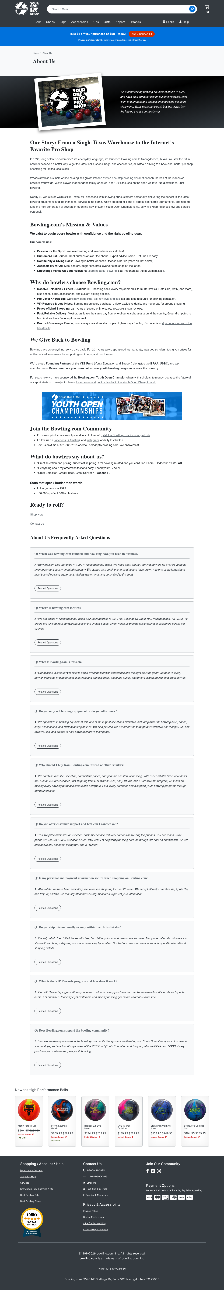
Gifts (107, 22)
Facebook (60, 440)
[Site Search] (192, 9)
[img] (181, 1197)
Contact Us (37, 523)
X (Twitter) (73, 440)
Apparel (120, 22)
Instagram (93, 440)
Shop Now (36, 514)
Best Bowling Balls (30, 1195)
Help (186, 22)
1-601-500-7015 (98, 1176)
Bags (62, 22)
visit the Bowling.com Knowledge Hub (126, 435)
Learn (170, 22)
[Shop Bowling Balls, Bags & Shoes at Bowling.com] (27, 9)
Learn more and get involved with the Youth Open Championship (116, 382)
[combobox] (119, 9)
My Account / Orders (31, 1170)
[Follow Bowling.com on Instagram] (159, 1172)
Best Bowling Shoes (30, 1201)
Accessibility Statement (95, 1229)
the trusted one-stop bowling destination (123, 178)
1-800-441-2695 (95, 1170)
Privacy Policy (90, 1211)
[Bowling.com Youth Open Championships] (112, 407)
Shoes (50, 22)
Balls (38, 22)
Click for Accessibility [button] (94, 1223)
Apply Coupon (140, 33)
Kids (96, 22)
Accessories (79, 22)
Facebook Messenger (97, 1195)
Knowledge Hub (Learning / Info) (37, 1189)
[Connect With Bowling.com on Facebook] (148, 1172)
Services (24, 1183)
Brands (136, 22)
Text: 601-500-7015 (96, 1189)
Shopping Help (28, 1176)
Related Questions (47, 588)
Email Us (90, 1183)
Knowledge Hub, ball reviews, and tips (96, 299)
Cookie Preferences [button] (93, 1217)
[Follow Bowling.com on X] (154, 1172)
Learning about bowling (102, 271)
